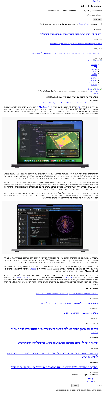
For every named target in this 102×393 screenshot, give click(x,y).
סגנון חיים (93, 80)
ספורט (94, 74)
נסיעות (94, 85)
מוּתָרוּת (94, 76)
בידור (95, 67)
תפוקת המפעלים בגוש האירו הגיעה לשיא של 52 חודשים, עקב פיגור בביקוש (54, 367)
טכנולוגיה (93, 82)
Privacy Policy (84, 24)
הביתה (90, 379)
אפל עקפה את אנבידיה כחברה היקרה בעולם (81, 313)
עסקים (94, 69)
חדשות (94, 78)
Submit (74, 385)
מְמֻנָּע (95, 71)
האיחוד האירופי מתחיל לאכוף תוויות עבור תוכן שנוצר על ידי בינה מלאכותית (69, 303)
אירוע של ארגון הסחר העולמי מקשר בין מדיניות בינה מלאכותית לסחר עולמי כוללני (71, 34)
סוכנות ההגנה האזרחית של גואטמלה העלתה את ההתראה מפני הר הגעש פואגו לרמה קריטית (67, 53)
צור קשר (89, 381)
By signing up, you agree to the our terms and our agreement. (69, 24)
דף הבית (94, 91)
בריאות (94, 65)
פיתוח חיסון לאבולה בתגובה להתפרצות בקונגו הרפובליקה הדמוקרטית (76, 44)
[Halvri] (95, 60)
